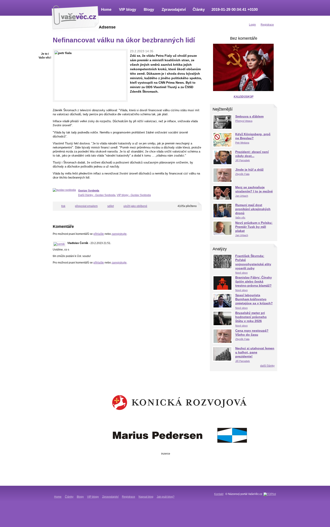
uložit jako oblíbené (135, 206)
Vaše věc (240, 217)
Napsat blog (146, 496)
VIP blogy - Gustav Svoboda (134, 195)
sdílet (110, 206)
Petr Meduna (242, 142)
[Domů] (75, 17)
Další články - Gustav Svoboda (96, 195)
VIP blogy (127, 9)
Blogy (149, 9)
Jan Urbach (241, 195)
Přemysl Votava (243, 121)
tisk (63, 206)
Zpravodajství (174, 9)
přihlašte (98, 233)
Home (106, 9)
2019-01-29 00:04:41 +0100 (234, 9)
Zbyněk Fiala (242, 174)
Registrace (128, 496)
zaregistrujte (119, 233)
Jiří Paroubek (242, 160)
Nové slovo (241, 272)
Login (252, 24)
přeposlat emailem (86, 206)
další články (267, 365)
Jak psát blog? (165, 496)
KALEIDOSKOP (243, 96)
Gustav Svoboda (88, 190)
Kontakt (218, 494)
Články (199, 9)
